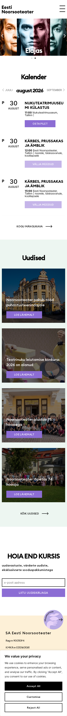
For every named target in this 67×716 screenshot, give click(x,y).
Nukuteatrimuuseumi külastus (44, 105)
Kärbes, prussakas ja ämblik (44, 143)
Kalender (33, 77)
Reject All (33, 707)
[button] (2, 36)
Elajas (33, 50)
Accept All (34, 686)
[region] (33, 683)
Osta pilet (40, 123)
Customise (34, 697)
